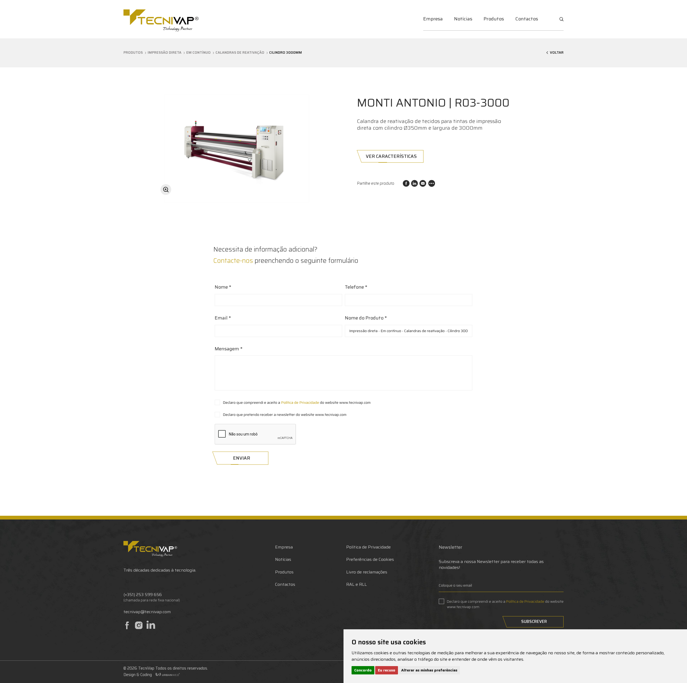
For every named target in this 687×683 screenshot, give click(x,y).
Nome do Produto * (366, 318)
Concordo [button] (363, 670)
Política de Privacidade (300, 402)
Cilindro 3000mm (285, 52)
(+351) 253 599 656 (142, 594)
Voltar (557, 52)
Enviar (241, 458)
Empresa (433, 19)
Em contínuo (198, 52)
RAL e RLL (356, 584)
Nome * (223, 287)
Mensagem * (229, 349)
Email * (223, 318)
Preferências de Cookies (370, 559)
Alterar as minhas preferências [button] (429, 670)
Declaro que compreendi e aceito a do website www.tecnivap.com (297, 402)
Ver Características (391, 156)
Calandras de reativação (239, 52)
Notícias (463, 19)
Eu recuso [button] (386, 670)
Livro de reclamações (366, 572)
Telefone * (356, 287)
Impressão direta (164, 52)
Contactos (526, 19)
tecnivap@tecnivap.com (147, 611)
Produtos (494, 19)
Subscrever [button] (534, 621)
